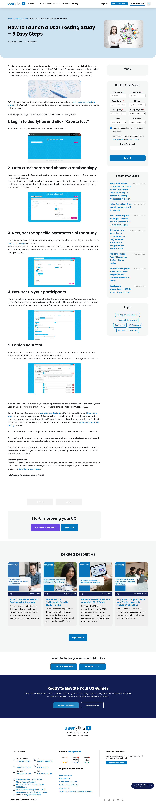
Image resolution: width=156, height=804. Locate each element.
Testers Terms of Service (69, 785)
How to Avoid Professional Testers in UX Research (24, 601)
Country (137, 119)
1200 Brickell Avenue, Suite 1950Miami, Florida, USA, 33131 (29, 780)
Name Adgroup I (127, 144)
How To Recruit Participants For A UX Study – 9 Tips (57, 602)
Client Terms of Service (68, 782)
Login (103, 4)
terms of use (118, 139)
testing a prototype (17, 243)
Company (118, 110)
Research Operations (127, 320)
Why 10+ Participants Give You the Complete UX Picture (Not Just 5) (131, 602)
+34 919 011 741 (43, 767)
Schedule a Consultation (30, 469)
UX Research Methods (128, 330)
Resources (18, 18)
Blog (26, 18)
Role (118, 119)
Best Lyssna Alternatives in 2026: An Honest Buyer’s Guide (120, 289)
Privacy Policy (64, 778)
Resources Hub (92, 705)
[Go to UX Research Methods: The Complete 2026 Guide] (96, 590)
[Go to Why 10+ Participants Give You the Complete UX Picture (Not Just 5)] (131, 590)
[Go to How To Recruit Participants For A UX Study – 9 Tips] (60, 590)
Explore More (78, 637)
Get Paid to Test (137, 4)
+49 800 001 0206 (23, 773)
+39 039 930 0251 (44, 773)
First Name (117, 92)
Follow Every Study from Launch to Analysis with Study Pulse (121, 207)
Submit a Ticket (92, 666)
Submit (127, 158)
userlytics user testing (50, 413)
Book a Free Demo (119, 4)
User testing (120, 325)
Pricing (75, 4)
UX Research (135, 325)
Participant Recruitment (127, 315)
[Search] (149, 4)
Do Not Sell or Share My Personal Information (75, 791)
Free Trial (69, 527)
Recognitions (74, 751)
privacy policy (133, 139)
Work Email (118, 101)
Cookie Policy (64, 788)
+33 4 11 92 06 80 (23, 767)
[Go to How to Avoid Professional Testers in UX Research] (24, 590)
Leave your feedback (116, 763)
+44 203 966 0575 (44, 761)
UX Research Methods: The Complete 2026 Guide (95, 601)
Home (10, 18)
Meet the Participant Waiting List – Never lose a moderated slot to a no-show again (120, 220)
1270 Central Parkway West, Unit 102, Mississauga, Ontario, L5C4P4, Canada (31, 790)
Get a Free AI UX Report (45, 527)
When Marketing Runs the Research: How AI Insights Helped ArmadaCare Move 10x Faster (120, 274)
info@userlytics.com (32, 794)
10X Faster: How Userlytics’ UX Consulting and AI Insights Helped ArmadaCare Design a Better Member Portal (118, 239)
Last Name (137, 92)
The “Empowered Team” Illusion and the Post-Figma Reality (118, 258)
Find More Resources (63, 666)
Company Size (137, 110)
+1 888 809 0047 (23, 761)
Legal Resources (65, 775)
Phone (137, 101)
